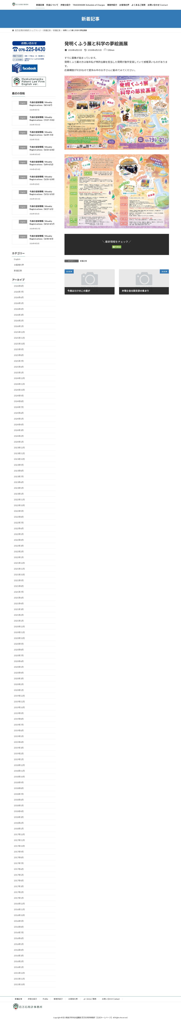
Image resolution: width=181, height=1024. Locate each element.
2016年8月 (19, 927)
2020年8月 (19, 649)
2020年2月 (19, 684)
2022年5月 (19, 534)
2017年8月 (19, 857)
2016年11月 (19, 909)
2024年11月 (19, 384)
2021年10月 (19, 574)
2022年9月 (19, 511)
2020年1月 (19, 690)
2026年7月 (19, 292)
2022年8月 (19, 517)
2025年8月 (19, 355)
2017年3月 (19, 886)
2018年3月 (19, 817)
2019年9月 (19, 713)
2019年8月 (19, 719)
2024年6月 (19, 413)
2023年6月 (19, 482)
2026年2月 (19, 320)
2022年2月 (19, 551)
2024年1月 (19, 442)
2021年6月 (19, 597)
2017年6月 (19, 869)
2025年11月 (19, 338)
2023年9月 (19, 465)
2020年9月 (19, 644)
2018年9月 (19, 782)
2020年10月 (19, 638)
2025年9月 (19, 349)
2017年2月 (19, 892)
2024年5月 (19, 418)
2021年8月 (19, 586)
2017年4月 (19, 880)
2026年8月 (19, 286)
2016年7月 (19, 932)
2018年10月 (19, 776)
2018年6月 (19, 799)
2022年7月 (19, 522)
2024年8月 (19, 401)
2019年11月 (19, 701)
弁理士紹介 (32, 999)
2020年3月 (19, 678)
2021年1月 (19, 621)
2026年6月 (19, 297)
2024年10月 (19, 390)
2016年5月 (19, 944)
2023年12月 (19, 447)
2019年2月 (19, 753)
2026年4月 (19, 309)
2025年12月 (19, 332)
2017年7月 (19, 863)
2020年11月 (19, 632)
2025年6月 (19, 367)
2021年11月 (19, 569)
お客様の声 (19, 265)
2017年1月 (19, 898)
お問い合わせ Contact (110, 999)
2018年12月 (19, 765)
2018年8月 (19, 788)
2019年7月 (19, 724)
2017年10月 (19, 846)
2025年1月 (19, 372)
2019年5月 (19, 736)
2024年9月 (19, 395)
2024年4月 (19, 424)
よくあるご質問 (89, 999)
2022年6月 (19, 528)
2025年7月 (19, 361)
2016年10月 (19, 915)
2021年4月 (19, 603)
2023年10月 (19, 459)
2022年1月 (19, 557)
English (17, 259)
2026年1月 (19, 326)
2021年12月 (19, 563)
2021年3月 (19, 609)
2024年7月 (19, 407)
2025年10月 (19, 343)
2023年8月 (19, 470)
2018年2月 (19, 823)
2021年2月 (19, 615)
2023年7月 (19, 476)
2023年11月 (19, 453)
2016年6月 (19, 938)
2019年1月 (19, 759)
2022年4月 (19, 540)
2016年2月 (19, 961)
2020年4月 (19, 672)
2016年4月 (19, 950)
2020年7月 (19, 655)
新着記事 (83, 261)
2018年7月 (19, 794)
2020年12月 (19, 626)
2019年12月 (19, 696)
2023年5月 (19, 488)
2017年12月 (19, 834)
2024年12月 (19, 378)
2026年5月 (19, 303)
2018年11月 (19, 771)
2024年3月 (19, 430)
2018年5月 (19, 805)
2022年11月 (19, 499)
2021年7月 (19, 592)
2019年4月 (19, 742)
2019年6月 (19, 730)
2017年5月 (19, 875)
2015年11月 (19, 979)
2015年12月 (19, 973)
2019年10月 (19, 707)
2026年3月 (19, 315)
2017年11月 (19, 840)
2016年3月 (19, 955)
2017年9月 (19, 851)
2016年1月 (19, 967)
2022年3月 (19, 545)
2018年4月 (19, 811)
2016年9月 (19, 921)
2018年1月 (19, 828)
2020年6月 (19, 661)
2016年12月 (19, 904)
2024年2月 (19, 436)
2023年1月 (19, 494)
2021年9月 (19, 580)
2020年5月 (19, 667)
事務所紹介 (58, 999)
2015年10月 (19, 984)
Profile (45, 999)
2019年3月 (19, 748)
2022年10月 (19, 505)
